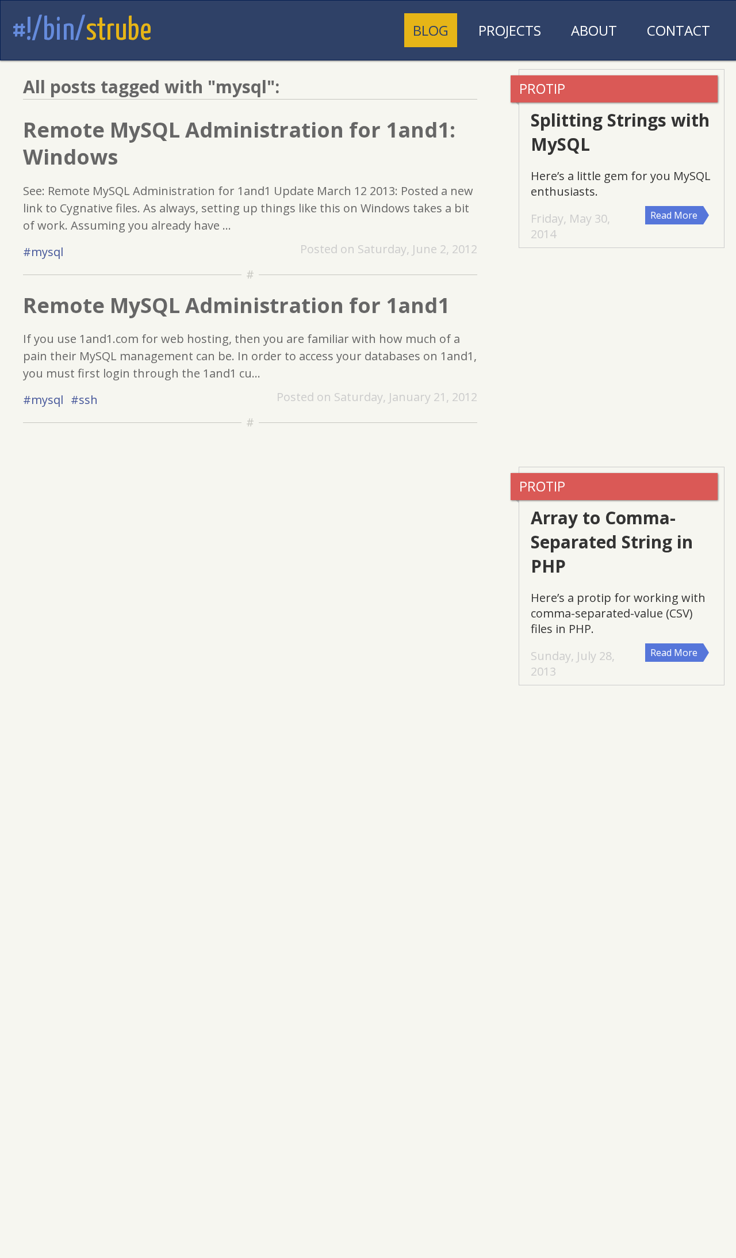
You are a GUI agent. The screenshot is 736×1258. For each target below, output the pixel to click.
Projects (509, 30)
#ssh (84, 399)
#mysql (43, 252)
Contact (678, 30)
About (594, 30)
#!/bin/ (81, 31)
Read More (673, 215)
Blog (430, 30)
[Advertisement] (626, 357)
